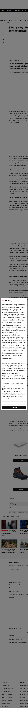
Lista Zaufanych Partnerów (8, 398)
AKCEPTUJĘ (14, 407)
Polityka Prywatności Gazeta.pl (9, 357)
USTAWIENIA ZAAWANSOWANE (14, 403)
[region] (14, 354)
